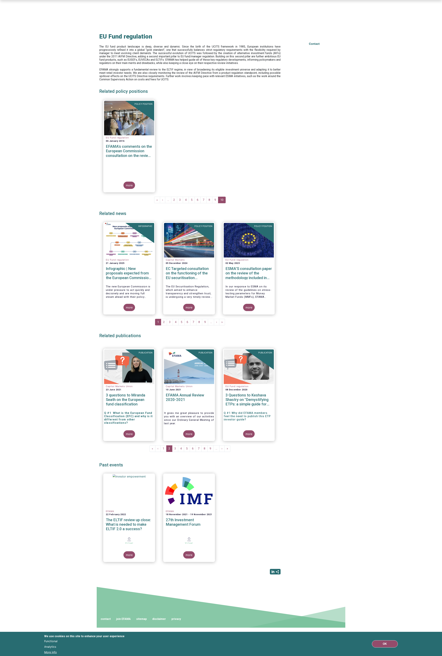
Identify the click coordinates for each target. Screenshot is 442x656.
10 (223, 200)
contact (106, 619)
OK (385, 643)
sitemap (141, 619)
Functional (50, 641)
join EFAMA (123, 619)
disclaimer (159, 619)
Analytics (50, 646)
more (129, 185)
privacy (176, 619)
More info (50, 652)
